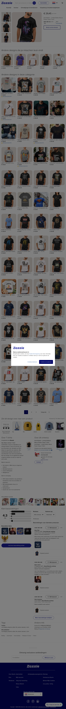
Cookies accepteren (46, 362)
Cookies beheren (32, 362)
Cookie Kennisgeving (34, 353)
